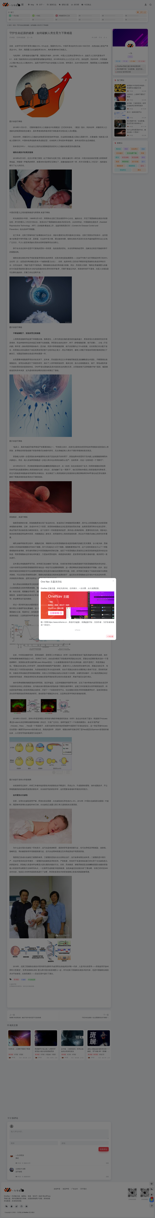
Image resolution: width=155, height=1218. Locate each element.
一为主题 (110, 636)
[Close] (113, 581)
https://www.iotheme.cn (57, 622)
